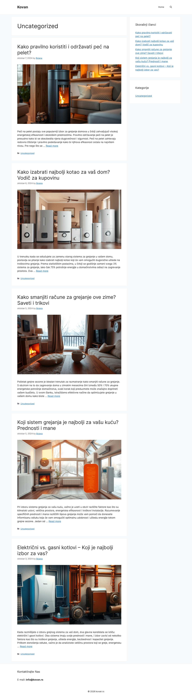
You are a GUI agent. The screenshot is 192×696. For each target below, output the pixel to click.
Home (161, 7)
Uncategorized (27, 153)
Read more (52, 145)
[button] (171, 7)
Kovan (22, 7)
